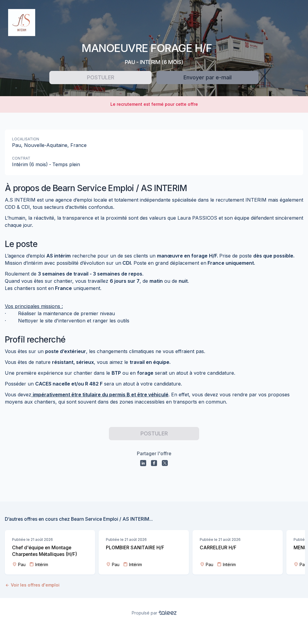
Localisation (25, 139)
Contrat (21, 158)
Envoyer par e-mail (207, 77)
